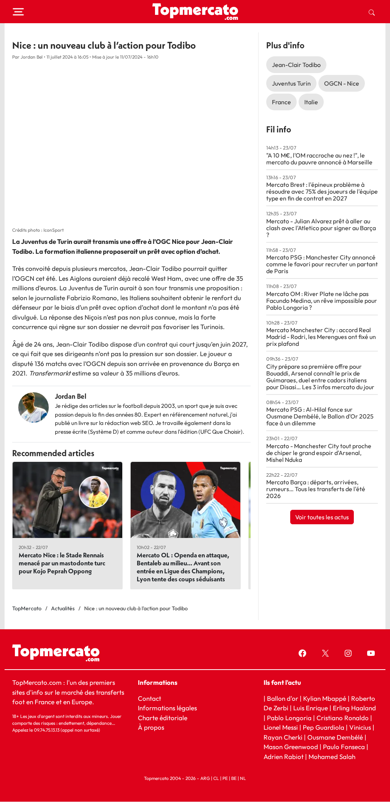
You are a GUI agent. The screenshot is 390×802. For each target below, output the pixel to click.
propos (153, 728)
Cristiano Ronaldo (342, 718)
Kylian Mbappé (324, 698)
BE (234, 778)
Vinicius (360, 728)
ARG (205, 778)
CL (216, 778)
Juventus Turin (291, 83)
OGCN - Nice (341, 83)
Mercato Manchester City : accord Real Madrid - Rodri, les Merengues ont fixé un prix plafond (321, 336)
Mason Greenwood (292, 747)
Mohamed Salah (331, 757)
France (281, 102)
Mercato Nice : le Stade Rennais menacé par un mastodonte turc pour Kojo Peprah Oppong (62, 563)
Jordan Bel (70, 396)
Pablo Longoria (289, 718)
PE (225, 778)
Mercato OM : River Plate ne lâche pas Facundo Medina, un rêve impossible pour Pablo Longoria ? (321, 300)
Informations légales (167, 708)
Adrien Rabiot (284, 757)
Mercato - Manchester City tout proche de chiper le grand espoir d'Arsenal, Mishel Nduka (318, 452)
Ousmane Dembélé (335, 737)
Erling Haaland (354, 708)
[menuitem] (372, 12)
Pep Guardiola (323, 728)
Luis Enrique (310, 708)
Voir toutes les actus (322, 517)
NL (243, 778)
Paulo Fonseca (344, 747)
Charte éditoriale (162, 718)
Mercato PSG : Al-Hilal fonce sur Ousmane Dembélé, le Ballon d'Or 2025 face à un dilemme (320, 416)
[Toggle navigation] (18, 12)
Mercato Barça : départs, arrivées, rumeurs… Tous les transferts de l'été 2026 (315, 489)
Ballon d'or (282, 698)
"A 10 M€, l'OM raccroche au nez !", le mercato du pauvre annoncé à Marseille (319, 158)
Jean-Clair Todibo (296, 64)
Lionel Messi (281, 728)
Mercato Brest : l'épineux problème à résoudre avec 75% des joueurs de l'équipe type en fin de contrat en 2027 (322, 191)
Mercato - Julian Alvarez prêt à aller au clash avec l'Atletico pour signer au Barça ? (321, 228)
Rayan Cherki (283, 737)
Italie (311, 102)
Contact (149, 698)
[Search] (372, 12)
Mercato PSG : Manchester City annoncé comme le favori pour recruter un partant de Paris (322, 264)
